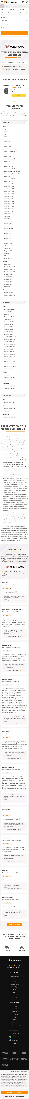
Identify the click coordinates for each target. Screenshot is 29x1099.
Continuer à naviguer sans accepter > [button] (19, 1071)
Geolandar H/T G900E (9, 354)
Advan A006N (7, 146)
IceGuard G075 (8, 380)
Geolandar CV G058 (9, 321)
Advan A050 (7, 154)
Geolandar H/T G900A (9, 351)
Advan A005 (7, 141)
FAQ (14, 1046)
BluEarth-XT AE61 (8, 231)
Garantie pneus (14, 976)
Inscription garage (14, 984)
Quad (15, 6)
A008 (5, 129)
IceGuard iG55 (8, 279)
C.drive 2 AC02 (8, 248)
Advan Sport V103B (9, 186)
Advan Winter (7, 264)
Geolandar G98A (8, 329)
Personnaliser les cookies (14, 1096)
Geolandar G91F (8, 326)
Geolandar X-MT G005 (10, 366)
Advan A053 (7, 161)
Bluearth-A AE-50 (8, 236)
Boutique (14, 1017)
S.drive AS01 (7, 253)
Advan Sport (7, 176)
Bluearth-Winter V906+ (10, 269)
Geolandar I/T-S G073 (9, 377)
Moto (11, 6)
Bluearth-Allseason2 (9, 295)
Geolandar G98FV (8, 334)
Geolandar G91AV (8, 324)
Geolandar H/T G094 (9, 346)
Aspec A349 (7, 216)
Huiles (14, 1019)
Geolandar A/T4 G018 (9, 317)
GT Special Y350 (8, 251)
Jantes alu (14, 1011)
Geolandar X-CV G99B (9, 364)
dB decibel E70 (8, 258)
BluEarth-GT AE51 (8, 228)
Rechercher (14, 33)
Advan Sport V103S (9, 193)
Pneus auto (14, 1006)
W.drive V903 (7, 286)
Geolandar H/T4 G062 (9, 339)
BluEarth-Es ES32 (8, 223)
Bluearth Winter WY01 (10, 408)
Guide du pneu (14, 979)
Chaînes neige (22, 6)
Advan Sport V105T (9, 208)
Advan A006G (7, 144)
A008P (5, 131)
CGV (14, 989)
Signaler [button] (5, 599)
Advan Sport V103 (8, 181)
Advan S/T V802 (8, 312)
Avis (14, 981)
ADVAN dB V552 (8, 139)
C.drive (6, 246)
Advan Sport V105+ (9, 198)
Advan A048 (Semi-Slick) (10, 151)
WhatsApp (14, 1036)
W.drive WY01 (7, 411)
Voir (18, 95)
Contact (15, 1043)
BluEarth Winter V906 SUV (11, 375)
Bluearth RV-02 (8, 243)
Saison (6, 25)
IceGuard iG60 (8, 281)
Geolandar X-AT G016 (9, 359)
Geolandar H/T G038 (9, 341)
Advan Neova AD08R (9, 169)
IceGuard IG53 (8, 274)
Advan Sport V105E (9, 201)
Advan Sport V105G (9, 203)
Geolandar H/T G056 (9, 344)
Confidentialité (14, 995)
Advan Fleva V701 (8, 166)
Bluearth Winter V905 (9, 271)
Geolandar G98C (8, 331)
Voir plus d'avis (14, 924)
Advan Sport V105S (9, 206)
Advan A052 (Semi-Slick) (10, 159)
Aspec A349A (7, 218)
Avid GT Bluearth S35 (9, 221)
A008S (5, 134)
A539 (5, 136)
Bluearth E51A (7, 241)
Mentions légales (14, 987)
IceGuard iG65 (8, 284)
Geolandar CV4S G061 (9, 388)
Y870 (5, 256)
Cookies (14, 997)
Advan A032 (7, 149)
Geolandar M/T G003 (9, 356)
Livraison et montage (14, 1025)
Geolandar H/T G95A (9, 349)
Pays (14, 992)
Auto (2, 6)
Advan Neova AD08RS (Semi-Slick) (13, 171)
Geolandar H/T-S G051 (10, 336)
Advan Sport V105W (9, 211)
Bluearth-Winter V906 (9, 266)
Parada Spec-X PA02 (9, 369)
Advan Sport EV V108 (9, 179)
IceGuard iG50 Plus (9, 276)
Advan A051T (7, 156)
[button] (8, 667)
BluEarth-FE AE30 (8, 226)
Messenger (15, 1040)
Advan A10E (7, 164)
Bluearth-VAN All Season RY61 (12, 417)
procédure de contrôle (14, 560)
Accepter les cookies (14, 1092)
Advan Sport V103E (9, 188)
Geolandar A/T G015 (9, 386)
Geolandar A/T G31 (9, 319)
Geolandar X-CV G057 (9, 361)
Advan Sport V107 (8, 213)
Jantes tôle (14, 1009)
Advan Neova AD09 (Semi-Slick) (12, 174)
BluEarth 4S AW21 (8, 292)
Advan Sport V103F (9, 191)
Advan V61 (7, 314)
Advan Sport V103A (9, 183)
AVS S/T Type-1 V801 (9, 309)
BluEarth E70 (7, 233)
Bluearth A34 (7, 238)
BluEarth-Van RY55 (9, 402)
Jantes (6, 6)
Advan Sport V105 (8, 196)
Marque (3, 17)
